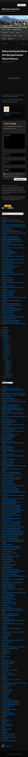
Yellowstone (5, 643)
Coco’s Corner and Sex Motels (9, 553)
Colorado (8, 365)
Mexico (5, 352)
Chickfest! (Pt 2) (6, 651)
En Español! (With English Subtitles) (11, 304)
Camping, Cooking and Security (10, 536)
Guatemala (6, 349)
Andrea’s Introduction (7, 558)
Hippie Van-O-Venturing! (8, 279)
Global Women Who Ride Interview (10, 322)
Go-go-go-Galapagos (7, 281)
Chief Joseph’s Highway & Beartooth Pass (12, 640)
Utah (7, 372)
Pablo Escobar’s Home (7, 295)
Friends (20, 35)
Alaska (14, 95)
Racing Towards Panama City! (9, 318)
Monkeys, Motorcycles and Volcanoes (11, 505)
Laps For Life (5, 719)
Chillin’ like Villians (7, 673)
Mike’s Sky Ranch (6, 554)
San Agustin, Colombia (7, 294)
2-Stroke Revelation (6, 607)
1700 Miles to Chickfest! (7, 663)
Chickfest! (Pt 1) (6, 653)
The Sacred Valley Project (8, 251)
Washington (8, 373)
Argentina (6, 337)
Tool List (12, 32)
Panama (6, 355)
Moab (3, 655)
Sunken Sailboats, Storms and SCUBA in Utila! (13, 510)
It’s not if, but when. (7, 600)
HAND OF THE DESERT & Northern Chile (12, 239)
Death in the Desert (6, 729)
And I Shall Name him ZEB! (8, 709)
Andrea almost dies (6, 520)
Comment (7, 135)
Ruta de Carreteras (6, 666)
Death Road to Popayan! (8, 292)
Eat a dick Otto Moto (7, 271)
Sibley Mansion (6, 720)
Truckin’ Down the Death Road (9, 290)
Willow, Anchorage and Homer (9, 574)
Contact (4, 38)
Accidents (4, 329)
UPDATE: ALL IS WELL (7, 566)
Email (7, 162)
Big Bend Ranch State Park (8, 595)
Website (7, 170)
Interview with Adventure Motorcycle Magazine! (13, 646)
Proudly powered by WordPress (14, 754)
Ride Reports (19, 95)
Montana (8, 367)
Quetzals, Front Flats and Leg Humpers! (11, 518)
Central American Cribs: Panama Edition (12, 308)
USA (5, 359)
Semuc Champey (6, 516)
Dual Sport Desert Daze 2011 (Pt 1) (10, 615)
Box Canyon (5, 732)
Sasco (3, 727)
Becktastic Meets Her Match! (9, 602)
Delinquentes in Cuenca (8, 272)
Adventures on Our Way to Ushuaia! (10, 220)
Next (24, 43)
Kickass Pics (5, 688)
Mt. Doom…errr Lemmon (8, 735)
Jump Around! (5, 707)
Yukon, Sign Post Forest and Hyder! (10, 569)
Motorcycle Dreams (6, 686)
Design (8, 29)
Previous (4, 43)
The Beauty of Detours (7, 559)
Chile (5, 342)
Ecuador (6, 347)
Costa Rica (6, 345)
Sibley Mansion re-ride (7, 619)
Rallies (3, 334)
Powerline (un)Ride (6, 699)
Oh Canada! (5, 638)
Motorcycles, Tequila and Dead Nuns (11, 546)
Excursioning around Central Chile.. (10, 236)
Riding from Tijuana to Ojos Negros (10, 556)
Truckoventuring (6, 563)
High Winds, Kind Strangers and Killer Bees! (12, 531)
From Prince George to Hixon (9, 564)
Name (7, 154)
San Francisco (5, 627)
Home (3, 29)
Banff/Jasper (5, 637)
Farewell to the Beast (7, 689)
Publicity (4, 332)
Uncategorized (5, 377)
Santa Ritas (5, 716)
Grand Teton (5, 645)
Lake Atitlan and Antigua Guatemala (10, 525)
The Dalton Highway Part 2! (8, 586)
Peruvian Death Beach (7, 269)
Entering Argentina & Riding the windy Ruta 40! (13, 225)
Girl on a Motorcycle (7, 725)
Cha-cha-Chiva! (5, 694)
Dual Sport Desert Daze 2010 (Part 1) (10, 704)
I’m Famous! (5, 681)
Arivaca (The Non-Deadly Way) (9, 714)
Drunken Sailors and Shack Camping (11, 310)
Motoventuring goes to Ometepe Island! (11, 507)
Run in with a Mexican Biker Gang (10, 538)
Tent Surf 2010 (5, 665)
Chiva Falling (5, 617)
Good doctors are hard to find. (9, 599)
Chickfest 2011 (5, 605)
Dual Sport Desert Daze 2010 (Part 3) (10, 701)
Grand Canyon (5, 660)
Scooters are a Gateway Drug (9, 740)
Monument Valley (6, 656)
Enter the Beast (5, 739)
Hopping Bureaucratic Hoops (9, 549)
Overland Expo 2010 (7, 691)
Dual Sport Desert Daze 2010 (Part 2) (10, 702)
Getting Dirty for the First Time (9, 737)
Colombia (6, 344)
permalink (15, 96)
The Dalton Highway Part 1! (8, 587)
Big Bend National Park (7, 597)
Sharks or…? (5, 493)
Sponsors (10, 38)
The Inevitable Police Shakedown (10, 670)
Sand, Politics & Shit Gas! (8, 267)
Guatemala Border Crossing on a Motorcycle (12, 526)
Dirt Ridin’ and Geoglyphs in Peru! (10, 266)
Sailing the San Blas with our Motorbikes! (12, 305)
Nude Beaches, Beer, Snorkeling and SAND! (12, 533)
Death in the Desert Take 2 (8, 706)
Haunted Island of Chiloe (8, 229)
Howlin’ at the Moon (7, 641)
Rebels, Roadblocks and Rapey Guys (11, 530)
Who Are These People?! (8, 312)
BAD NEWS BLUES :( (7, 567)
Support (15, 35)
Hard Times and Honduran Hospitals (11, 508)
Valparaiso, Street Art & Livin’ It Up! (10, 238)
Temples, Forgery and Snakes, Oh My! (11, 528)
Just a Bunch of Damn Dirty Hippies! (11, 320)
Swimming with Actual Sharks (9, 315)
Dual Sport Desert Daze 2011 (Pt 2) (10, 614)
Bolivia (5, 339)
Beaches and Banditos (7, 551)
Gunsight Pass (5, 711)
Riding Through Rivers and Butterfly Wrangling (13, 323)
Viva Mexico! (5, 697)
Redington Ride (6, 693)
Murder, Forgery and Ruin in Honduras (11, 515)
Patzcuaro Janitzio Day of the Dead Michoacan (13, 540)
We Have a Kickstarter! (7, 313)
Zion (3, 658)
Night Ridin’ (5, 730)
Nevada (7, 369)
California (8, 364)
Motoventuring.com (10, 9)
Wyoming (8, 375)
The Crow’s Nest (6, 635)
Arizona (7, 362)
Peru (5, 357)
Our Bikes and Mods (17, 29)
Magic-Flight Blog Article (8, 307)
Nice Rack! (4, 696)
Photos (17, 32)
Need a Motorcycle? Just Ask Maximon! (11, 521)
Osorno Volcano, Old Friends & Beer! (11, 231)
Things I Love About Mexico (9, 674)
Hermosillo (4, 668)
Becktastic (4, 96)
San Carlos (4, 676)
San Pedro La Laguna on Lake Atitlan (11, 523)
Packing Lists (5, 32)
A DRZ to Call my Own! (7, 712)
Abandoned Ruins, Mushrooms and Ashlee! (12, 535)
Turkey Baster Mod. (6, 277)
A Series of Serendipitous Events (10, 648)
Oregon (7, 370)
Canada (5, 341)
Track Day (4, 722)
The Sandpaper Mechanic (8, 285)
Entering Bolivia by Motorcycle (9, 253)
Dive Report (5, 678)
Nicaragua (6, 354)
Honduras (6, 350)
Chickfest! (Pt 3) (6, 650)
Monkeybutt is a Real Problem (9, 661)
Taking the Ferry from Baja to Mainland (11, 548)
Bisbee (3, 717)
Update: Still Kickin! (7, 254)
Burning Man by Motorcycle (8, 561)
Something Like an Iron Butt (9, 604)
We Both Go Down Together (8, 734)
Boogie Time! (5, 671)
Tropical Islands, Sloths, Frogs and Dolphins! (13, 317)
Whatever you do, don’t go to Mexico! (11, 679)
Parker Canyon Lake (7, 724)
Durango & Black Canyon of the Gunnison (12, 609)
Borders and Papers (6, 35)
